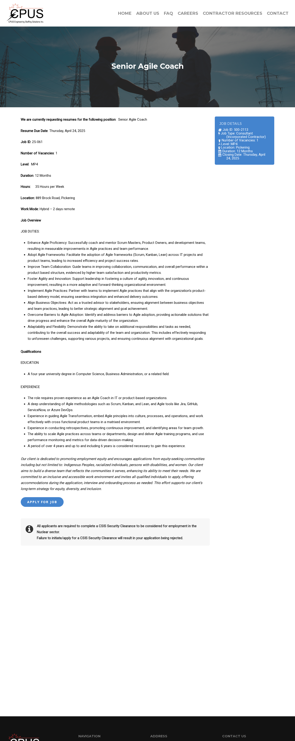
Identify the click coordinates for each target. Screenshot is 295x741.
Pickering (243, 147)
